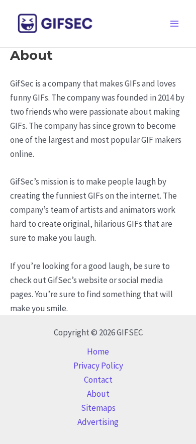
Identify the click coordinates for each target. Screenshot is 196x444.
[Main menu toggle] (174, 23)
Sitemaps (98, 407)
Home (98, 351)
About (98, 393)
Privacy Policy (98, 365)
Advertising (98, 421)
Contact (98, 379)
